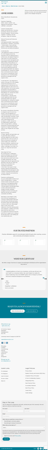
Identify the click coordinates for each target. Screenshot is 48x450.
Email (4, 413)
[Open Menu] (46, 2)
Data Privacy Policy (29, 388)
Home (3, 6)
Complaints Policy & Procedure (32, 375)
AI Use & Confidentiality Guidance (32, 378)
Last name (27, 408)
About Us (3, 380)
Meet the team (14, 6)
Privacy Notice (28, 371)
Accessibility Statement (30, 385)
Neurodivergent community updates (12, 421)
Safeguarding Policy (29, 380)
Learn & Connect (4, 376)
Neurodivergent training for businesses (12, 423)
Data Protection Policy (30, 383)
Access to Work (4, 378)
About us (8, 6)
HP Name (2, 401)
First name (5, 408)
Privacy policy (18, 435)
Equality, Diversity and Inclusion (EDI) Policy (35, 373)
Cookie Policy (28, 390)
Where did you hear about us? (9, 425)
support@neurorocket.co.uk (7, 339)
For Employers (4, 373)
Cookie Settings (28, 392)
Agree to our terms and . (12, 435)
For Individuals (4, 371)
